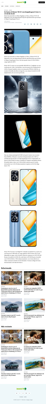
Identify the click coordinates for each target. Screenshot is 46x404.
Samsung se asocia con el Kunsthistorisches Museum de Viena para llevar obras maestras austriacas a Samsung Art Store (11, 290)
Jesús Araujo (7, 21)
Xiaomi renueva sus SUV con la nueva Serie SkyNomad (10, 316)
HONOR (10, 10)
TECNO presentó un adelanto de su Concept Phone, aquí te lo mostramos (34, 316)
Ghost (28, 399)
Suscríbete (41, 2)
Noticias (12, 6)
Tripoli (31, 399)
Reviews (6, 6)
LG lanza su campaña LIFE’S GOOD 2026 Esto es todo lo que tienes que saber (33, 289)
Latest (25, 396)
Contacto (18, 6)
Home (2, 6)
